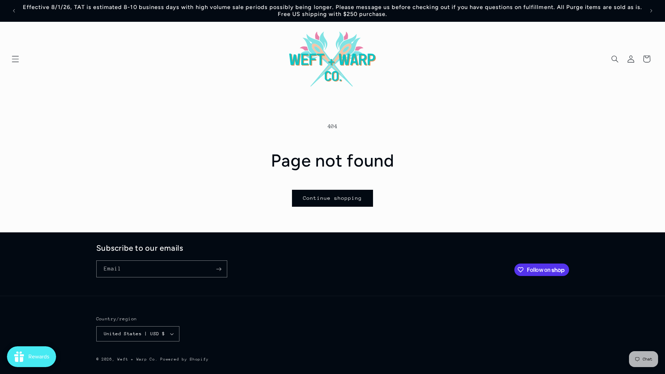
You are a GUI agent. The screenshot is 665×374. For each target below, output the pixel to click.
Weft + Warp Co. (138, 359)
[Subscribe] (219, 268)
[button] (15, 59)
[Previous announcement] (13, 11)
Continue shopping (332, 198)
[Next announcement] (651, 11)
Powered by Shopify (184, 359)
